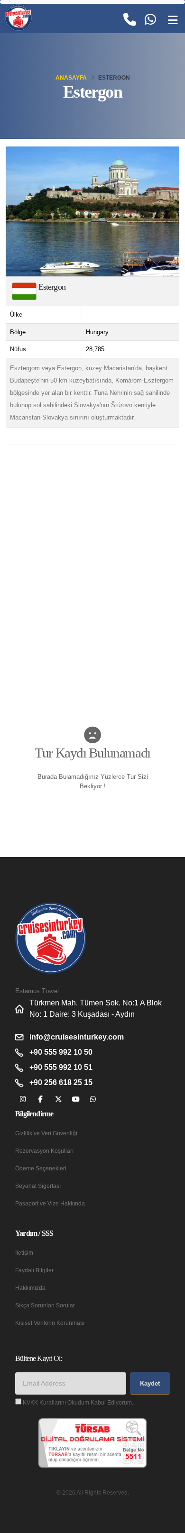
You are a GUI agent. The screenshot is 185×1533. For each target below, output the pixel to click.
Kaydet (150, 1383)
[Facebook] (40, 1099)
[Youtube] (75, 1099)
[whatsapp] (93, 1099)
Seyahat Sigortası (38, 1186)
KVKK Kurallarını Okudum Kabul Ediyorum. (78, 1402)
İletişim (24, 1253)
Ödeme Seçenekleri (40, 1168)
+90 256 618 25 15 (60, 1082)
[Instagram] (23, 1099)
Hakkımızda (30, 1288)
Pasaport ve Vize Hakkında (50, 1203)
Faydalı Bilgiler (34, 1270)
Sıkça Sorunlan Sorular (45, 1305)
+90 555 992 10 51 (60, 1067)
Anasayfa (71, 77)
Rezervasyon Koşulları (44, 1151)
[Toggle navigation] (172, 20)
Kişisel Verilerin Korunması (49, 1323)
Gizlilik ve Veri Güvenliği (46, 1133)
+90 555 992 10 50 (60, 1052)
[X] (58, 1099)
